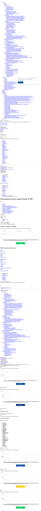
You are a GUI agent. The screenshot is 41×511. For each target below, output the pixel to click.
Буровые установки (5, 316)
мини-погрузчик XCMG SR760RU (10, 111)
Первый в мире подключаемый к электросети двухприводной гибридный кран (17, 97)
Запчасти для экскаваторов (9, 86)
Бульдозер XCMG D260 (10, 31)
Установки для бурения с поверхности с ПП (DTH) (13, 341)
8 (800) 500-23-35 (3, 170)
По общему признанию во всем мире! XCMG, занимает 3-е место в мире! (17, 99)
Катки (7, 63)
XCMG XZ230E (7, 105)
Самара (3, 155)
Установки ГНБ (7, 317)
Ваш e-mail (30, 230)
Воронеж (4, 142)
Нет (2, 131)
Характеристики (5, 219)
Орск (3, 153)
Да (0, 131)
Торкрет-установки (9, 75)
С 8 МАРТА (6, 114)
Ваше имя (4, 230)
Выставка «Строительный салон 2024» (11, 103)
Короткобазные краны (8, 295)
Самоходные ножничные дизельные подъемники (14, 19)
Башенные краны (9, 8)
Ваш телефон (18, 230)
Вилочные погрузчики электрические (10, 332)
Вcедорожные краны (10, 9)
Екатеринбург (4, 143)
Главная (3, 193)
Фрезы (7, 66)
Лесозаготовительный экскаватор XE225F (13, 49)
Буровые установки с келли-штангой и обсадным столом (16, 36)
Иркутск (3, 144)
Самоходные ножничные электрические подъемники (13, 303)
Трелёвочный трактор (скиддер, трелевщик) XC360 (15, 48)
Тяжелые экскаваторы (10, 26)
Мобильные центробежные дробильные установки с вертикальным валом (19, 57)
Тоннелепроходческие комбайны (12, 61)
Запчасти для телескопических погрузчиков (11, 83)
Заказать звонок (3, 127)
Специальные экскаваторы (9, 312)
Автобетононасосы (9, 73)
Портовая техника (5, 326)
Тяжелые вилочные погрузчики (11, 45)
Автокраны (8, 6)
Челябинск (4, 446)
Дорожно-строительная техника (9, 62)
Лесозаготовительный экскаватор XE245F (13, 50)
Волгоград (4, 141)
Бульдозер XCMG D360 (10, 33)
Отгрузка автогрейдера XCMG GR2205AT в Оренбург (13, 117)
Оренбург (4, 152)
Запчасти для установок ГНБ (9, 81)
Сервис (3, 91)
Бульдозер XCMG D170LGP (11, 30)
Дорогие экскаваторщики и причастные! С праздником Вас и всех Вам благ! (17, 102)
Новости (3, 93)
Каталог (3, 2)
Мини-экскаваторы (7, 313)
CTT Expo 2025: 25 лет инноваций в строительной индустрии (15, 115)
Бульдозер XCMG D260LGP (11, 32)
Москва (1, 129)
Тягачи (7, 40)
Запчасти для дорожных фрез (9, 88)
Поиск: (1, 136)
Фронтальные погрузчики (10, 12)
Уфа (3, 161)
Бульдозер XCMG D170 (10, 29)
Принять (20, 82)
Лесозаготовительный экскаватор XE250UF (13, 51)
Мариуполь (4, 147)
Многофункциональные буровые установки (13, 38)
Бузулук (3, 140)
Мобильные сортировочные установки (13, 58)
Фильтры (6, 80)
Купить (2, 217)
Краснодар (4, 145)
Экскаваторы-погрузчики (10, 24)
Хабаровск (4, 162)
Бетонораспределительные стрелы (12, 72)
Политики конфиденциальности (33, 239)
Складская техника (7, 52)
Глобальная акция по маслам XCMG (10, 101)
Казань (4, 427)
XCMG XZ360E (7, 106)
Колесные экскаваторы (10, 23)
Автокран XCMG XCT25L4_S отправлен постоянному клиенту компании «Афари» (18, 96)
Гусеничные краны (7, 294)
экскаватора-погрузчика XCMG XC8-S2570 (11, 110)
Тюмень (3, 160)
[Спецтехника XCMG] (4, 128)
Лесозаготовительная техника (9, 47)
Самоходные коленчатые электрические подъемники (15, 18)
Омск (3, 151)
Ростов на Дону (5, 154)
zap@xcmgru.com (3, 363)
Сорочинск (4, 158)
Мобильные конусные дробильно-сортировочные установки (16, 56)
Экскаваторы (6, 21)
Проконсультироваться (4, 290)
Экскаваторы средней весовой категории (13, 22)
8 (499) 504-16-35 (3, 166)
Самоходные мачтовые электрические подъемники (15, 20)
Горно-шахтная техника (8, 59)
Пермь (4, 436)
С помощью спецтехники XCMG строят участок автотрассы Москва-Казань (17, 100)
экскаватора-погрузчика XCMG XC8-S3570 (11, 112)
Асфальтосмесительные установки (12, 69)
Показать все (3, 214)
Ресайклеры (8, 67)
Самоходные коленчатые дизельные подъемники (12, 304)
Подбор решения (5, 89)
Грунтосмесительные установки (11, 70)
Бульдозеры (6, 28)
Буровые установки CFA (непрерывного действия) (15, 35)
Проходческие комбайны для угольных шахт (14, 60)
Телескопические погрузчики (11, 11)
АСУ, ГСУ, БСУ (7, 68)
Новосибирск (4, 150)
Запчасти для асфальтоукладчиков (10, 87)
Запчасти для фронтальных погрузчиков (11, 82)
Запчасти (4, 77)
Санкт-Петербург (5, 156)
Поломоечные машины (10, 42)
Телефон (2, 456)
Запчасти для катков (7, 85)
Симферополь (4, 157)
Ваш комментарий (4, 234)
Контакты (4, 118)
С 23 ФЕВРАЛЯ (7, 113)
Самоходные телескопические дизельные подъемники (15, 17)
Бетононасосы (8, 76)
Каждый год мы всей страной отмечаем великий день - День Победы (16, 104)
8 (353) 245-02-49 (3, 259)
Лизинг (3, 90)
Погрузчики (6, 10)
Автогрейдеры (8, 64)
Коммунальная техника (8, 41)
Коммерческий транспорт (8, 39)
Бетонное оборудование (8, 71)
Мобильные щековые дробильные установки (14, 54)
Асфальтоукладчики (9, 65)
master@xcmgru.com (3, 361)
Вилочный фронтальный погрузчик (12, 13)
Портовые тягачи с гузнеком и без (12, 44)
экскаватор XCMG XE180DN (9, 109)
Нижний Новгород (5, 149)
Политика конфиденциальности (4, 284)
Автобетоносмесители (10, 74)
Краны (5, 5)
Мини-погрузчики (9, 14)
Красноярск (4, 146)
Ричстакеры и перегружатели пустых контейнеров (15, 46)
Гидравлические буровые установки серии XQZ (14, 37)
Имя (2, 391)
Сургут (3, 159)
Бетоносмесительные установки (9, 350)
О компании (4, 92)
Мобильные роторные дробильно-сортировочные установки (16, 55)
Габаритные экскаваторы (10, 27)
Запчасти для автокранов (8, 84)
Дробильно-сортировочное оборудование (11, 53)
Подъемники (6, 15)
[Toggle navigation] (0, 173)
